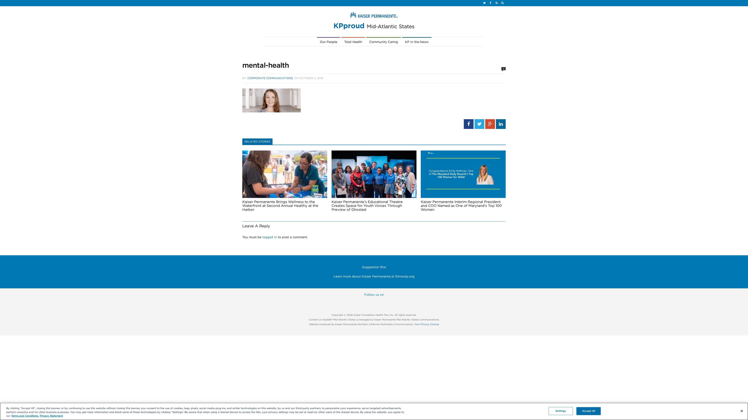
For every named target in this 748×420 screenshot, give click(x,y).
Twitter (366, 302)
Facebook (350, 302)
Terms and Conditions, (25, 416)
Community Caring (383, 42)
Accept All (588, 411)
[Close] (741, 411)
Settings (561, 411)
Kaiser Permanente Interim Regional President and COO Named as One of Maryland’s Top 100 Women (461, 206)
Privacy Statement (51, 416)
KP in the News (417, 42)
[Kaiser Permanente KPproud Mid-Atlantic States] (374, 21)
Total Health (353, 42)
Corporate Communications (270, 78)
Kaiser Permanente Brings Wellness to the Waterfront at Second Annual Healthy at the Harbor (280, 206)
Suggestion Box (374, 267)
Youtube (382, 302)
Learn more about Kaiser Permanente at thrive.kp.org (374, 276)
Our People (328, 42)
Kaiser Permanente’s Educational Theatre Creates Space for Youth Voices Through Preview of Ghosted (367, 206)
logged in (269, 237)
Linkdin (398, 302)
